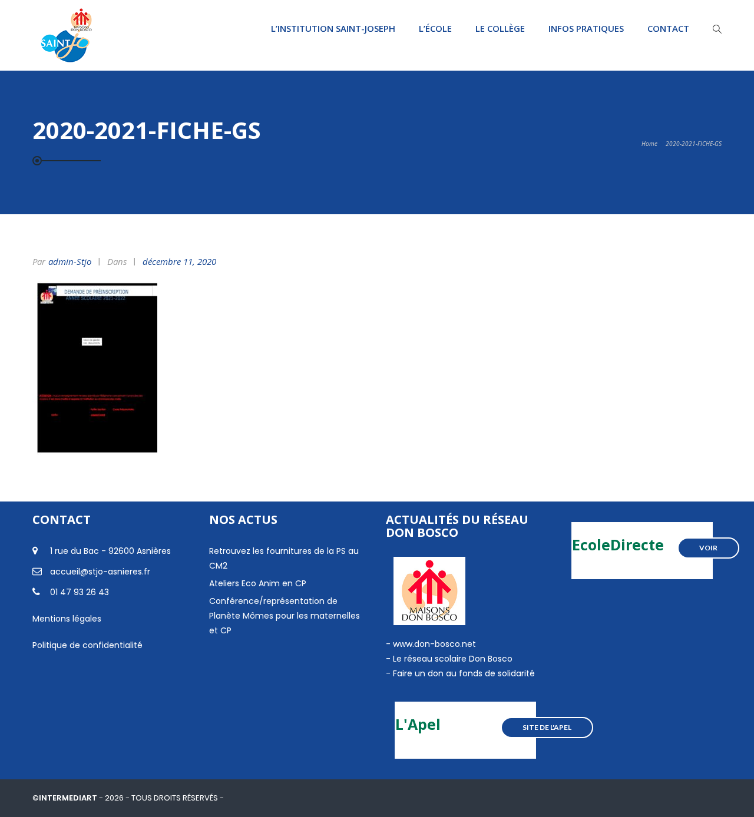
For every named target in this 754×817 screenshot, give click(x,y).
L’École (435, 28)
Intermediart (69, 797)
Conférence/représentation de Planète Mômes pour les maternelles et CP (284, 615)
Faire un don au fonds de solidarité (464, 673)
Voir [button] (708, 547)
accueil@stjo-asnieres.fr (100, 571)
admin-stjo (69, 261)
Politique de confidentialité (87, 645)
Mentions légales (66, 619)
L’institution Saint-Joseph (333, 28)
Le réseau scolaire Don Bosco (451, 659)
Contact (668, 28)
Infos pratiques (586, 28)
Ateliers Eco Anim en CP (257, 583)
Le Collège (500, 28)
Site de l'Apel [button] (546, 727)
